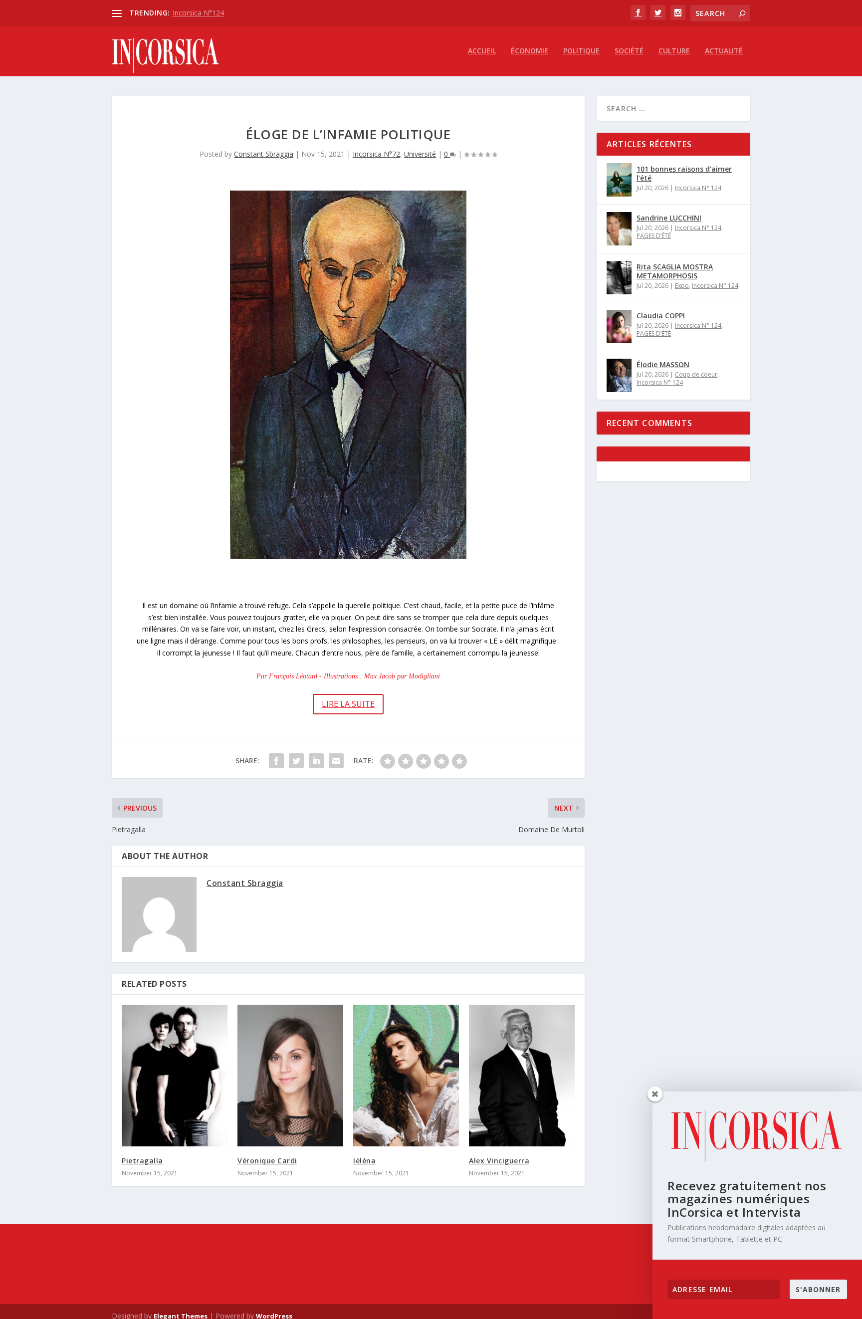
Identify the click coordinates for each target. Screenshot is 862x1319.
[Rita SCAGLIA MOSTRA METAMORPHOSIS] (619, 277)
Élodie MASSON (663, 364)
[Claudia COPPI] (619, 326)
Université (420, 154)
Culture (674, 51)
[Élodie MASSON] (619, 375)
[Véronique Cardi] (290, 1075)
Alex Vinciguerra (499, 1160)
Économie (529, 51)
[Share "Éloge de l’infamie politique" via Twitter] (296, 761)
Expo (682, 285)
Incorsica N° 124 (698, 188)
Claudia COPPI (661, 315)
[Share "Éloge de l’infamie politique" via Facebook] (276, 761)
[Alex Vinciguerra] (522, 1075)
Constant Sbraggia (263, 154)
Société (629, 51)
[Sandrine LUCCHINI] (619, 228)
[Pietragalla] (174, 1075)
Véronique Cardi (267, 1160)
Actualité (724, 51)
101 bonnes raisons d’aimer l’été (684, 173)
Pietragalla (142, 1160)
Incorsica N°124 (198, 12)
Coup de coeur (696, 374)
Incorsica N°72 (376, 154)
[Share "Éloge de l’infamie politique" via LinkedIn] (316, 761)
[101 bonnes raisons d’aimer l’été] (619, 180)
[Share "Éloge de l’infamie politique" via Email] (336, 761)
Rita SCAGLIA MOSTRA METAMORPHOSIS (675, 271)
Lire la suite (348, 703)
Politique (581, 51)
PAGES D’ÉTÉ (654, 235)
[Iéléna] (406, 1075)
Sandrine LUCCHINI (669, 217)
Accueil (482, 51)
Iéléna (364, 1160)
